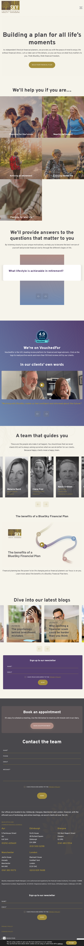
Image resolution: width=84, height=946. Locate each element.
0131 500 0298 (37, 846)
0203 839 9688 (37, 870)
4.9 (42, 334)
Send (43, 682)
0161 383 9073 (9, 870)
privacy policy (7, 926)
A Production (8, 938)
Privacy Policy (55, 677)
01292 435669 (9, 843)
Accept (71, 943)
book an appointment (42, 726)
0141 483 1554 (65, 843)
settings (60, 944)
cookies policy (7, 932)
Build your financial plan (42, 65)
